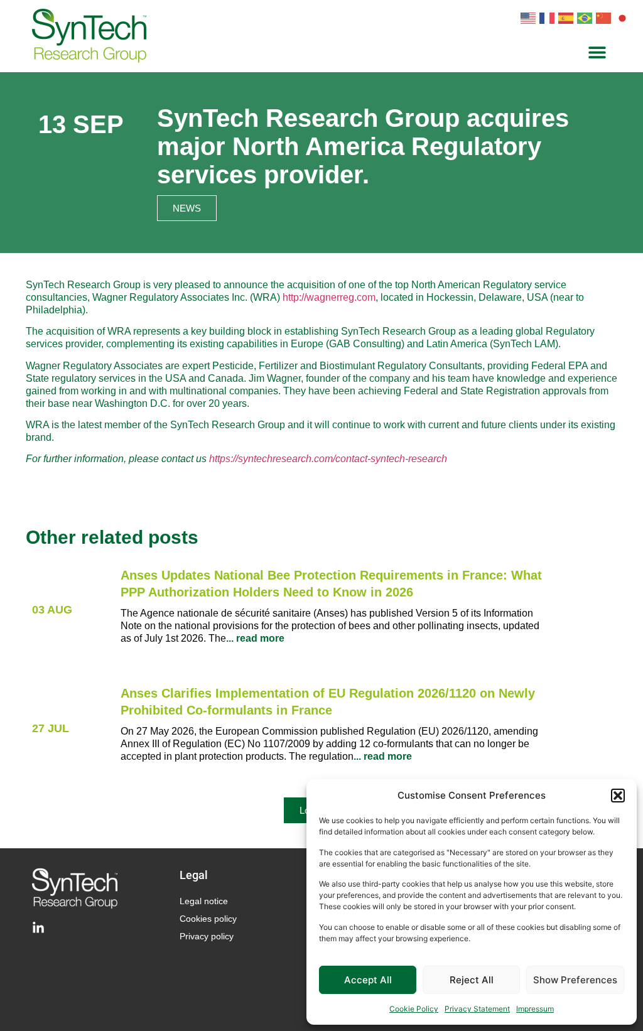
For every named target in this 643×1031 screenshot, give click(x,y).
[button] (618, 795)
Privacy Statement (477, 1008)
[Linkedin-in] (38, 928)
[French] (548, 17)
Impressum (535, 1008)
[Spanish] (567, 17)
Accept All (368, 980)
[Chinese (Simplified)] (605, 17)
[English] (530, 17)
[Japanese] (624, 17)
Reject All (472, 980)
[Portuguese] (586, 17)
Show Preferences (575, 980)
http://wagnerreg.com (329, 297)
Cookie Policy (413, 1008)
